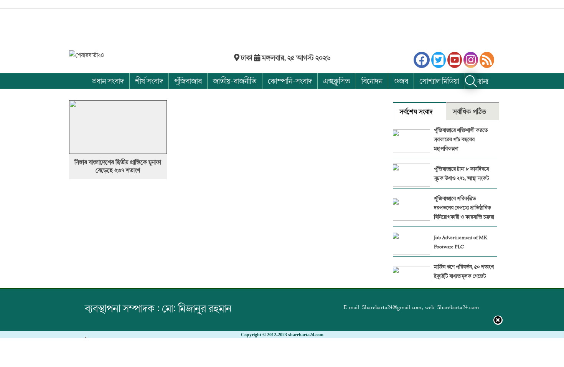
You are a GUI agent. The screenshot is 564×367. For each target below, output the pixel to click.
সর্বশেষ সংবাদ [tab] (416, 111)
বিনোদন (372, 81)
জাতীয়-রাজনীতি (235, 81)
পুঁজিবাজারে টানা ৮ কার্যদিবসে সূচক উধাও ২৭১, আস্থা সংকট (461, 173)
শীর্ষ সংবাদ (149, 81)
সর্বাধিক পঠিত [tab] (469, 111)
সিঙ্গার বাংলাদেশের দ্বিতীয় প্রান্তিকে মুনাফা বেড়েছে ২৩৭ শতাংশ (117, 166)
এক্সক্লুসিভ (336, 81)
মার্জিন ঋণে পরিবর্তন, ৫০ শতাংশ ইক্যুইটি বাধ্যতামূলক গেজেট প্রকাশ (464, 276)
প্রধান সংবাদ (108, 81)
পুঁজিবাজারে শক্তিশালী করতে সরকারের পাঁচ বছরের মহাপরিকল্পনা (461, 139)
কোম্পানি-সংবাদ (290, 81)
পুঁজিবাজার (188, 81)
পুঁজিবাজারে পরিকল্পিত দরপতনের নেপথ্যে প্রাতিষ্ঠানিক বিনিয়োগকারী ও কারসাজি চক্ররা (464, 207)
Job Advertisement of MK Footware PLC (460, 241)
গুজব (401, 81)
